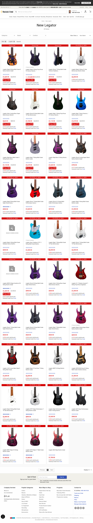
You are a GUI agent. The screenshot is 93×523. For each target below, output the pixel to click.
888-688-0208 (54, 7)
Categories (4, 35)
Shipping (76, 495)
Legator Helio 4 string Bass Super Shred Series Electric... (11, 114)
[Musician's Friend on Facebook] (75, 508)
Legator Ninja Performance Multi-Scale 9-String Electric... (57, 409)
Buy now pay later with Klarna (64, 495)
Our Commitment (8, 492)
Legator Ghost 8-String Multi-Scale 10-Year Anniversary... (34, 114)
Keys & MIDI (31, 16)
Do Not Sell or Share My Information (23, 517)
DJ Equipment (25, 505)
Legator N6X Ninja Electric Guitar (57, 450)
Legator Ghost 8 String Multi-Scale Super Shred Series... (34, 284)
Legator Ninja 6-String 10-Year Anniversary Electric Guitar (79, 70)
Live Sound (37, 16)
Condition (35, 35)
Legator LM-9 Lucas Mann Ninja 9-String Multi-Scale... (11, 369)
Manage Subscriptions (80, 504)
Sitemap (81, 517)
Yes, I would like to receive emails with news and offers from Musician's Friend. (55, 481)
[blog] (11, 496)
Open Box (41, 497)
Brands (19, 35)
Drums (26, 16)
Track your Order (78, 493)
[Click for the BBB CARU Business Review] (12, 518)
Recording (43, 16)
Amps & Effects (21, 16)
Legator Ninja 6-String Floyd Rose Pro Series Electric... (34, 70)
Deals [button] (64, 16)
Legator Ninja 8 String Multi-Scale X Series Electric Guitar (12, 70)
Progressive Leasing (62, 497)
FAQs (75, 499)
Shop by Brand (42, 501)
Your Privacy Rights (64, 517)
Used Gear (41, 495)
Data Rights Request (36, 517)
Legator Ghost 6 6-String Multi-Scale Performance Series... (56, 202)
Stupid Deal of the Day (44, 490)
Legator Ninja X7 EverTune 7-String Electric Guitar (34, 369)
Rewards (82, 7)
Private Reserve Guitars (45, 505)
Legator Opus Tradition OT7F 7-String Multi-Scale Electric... (34, 243)
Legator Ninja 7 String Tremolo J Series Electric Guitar (80, 114)
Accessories (55, 16)
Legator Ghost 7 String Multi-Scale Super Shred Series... (11, 328)
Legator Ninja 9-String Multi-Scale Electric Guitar (80, 202)
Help (90, 7)
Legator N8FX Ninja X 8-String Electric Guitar (10, 450)
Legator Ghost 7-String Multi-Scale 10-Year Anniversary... (80, 243)
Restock (41, 499)
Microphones (49, 16)
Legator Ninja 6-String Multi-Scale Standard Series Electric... (11, 243)
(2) (10, 288)
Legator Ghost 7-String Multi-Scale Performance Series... (34, 202)
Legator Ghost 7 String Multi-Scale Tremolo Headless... (57, 70)
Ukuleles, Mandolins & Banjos (29, 495)
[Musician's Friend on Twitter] (78, 508)
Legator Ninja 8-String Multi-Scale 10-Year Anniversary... (11, 409)
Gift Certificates (43, 510)
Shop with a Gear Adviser (45, 512)
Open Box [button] (72, 16)
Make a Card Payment (80, 502)
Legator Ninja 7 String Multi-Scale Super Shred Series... (57, 328)
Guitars (10, 16)
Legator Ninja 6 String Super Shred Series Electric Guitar (80, 328)
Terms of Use (55, 3)
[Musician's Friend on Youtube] (80, 508)
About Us (6, 490)
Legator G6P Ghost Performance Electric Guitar (80, 409)
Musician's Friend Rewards (63, 490)
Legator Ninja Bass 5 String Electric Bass (58, 158)
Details (14, 84)
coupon (34, 7)
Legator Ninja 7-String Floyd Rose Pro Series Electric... (57, 114)
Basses (15, 16)
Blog (87, 7)
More (60, 16)
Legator (11, 41)
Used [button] (68, 16)
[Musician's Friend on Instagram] (83, 508)
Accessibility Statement (40, 519)
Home (43, 21)
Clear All (18, 41)
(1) (10, 206)
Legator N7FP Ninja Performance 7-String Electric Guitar (35, 409)
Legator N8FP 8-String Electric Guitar (56, 369)
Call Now (81, 490)
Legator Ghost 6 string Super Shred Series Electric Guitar (81, 158)
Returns (76, 497)
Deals (40, 492)
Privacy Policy (39, 2)
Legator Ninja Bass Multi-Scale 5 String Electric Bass (11, 158)
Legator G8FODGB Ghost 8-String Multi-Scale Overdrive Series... (80, 369)
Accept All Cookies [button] (86, 2)
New (3, 41)
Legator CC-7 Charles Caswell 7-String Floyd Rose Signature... (80, 284)
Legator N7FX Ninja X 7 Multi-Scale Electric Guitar (35, 450)
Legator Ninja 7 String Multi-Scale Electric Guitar (34, 158)
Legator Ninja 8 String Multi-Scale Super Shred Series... (11, 202)
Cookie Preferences (63, 3)
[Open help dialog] (3, 517)
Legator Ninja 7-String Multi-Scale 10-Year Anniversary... (57, 243)
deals (27, 7)
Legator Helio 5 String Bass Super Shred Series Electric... (57, 284)
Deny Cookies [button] (77, 2)
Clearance (41, 508)
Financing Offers (61, 492)
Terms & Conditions (55, 517)
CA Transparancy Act (74, 517)
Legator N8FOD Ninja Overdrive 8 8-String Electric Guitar (12, 284)
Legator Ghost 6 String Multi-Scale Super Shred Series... (34, 328)
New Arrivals (42, 503)
